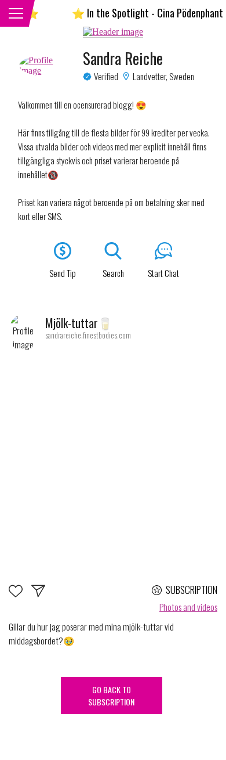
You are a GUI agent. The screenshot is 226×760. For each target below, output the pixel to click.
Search (113, 272)
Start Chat (163, 272)
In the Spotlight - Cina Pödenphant (145, 12)
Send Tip (62, 272)
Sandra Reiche (123, 58)
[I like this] (20, 594)
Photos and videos (188, 607)
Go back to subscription (111, 695)
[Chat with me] (38, 594)
